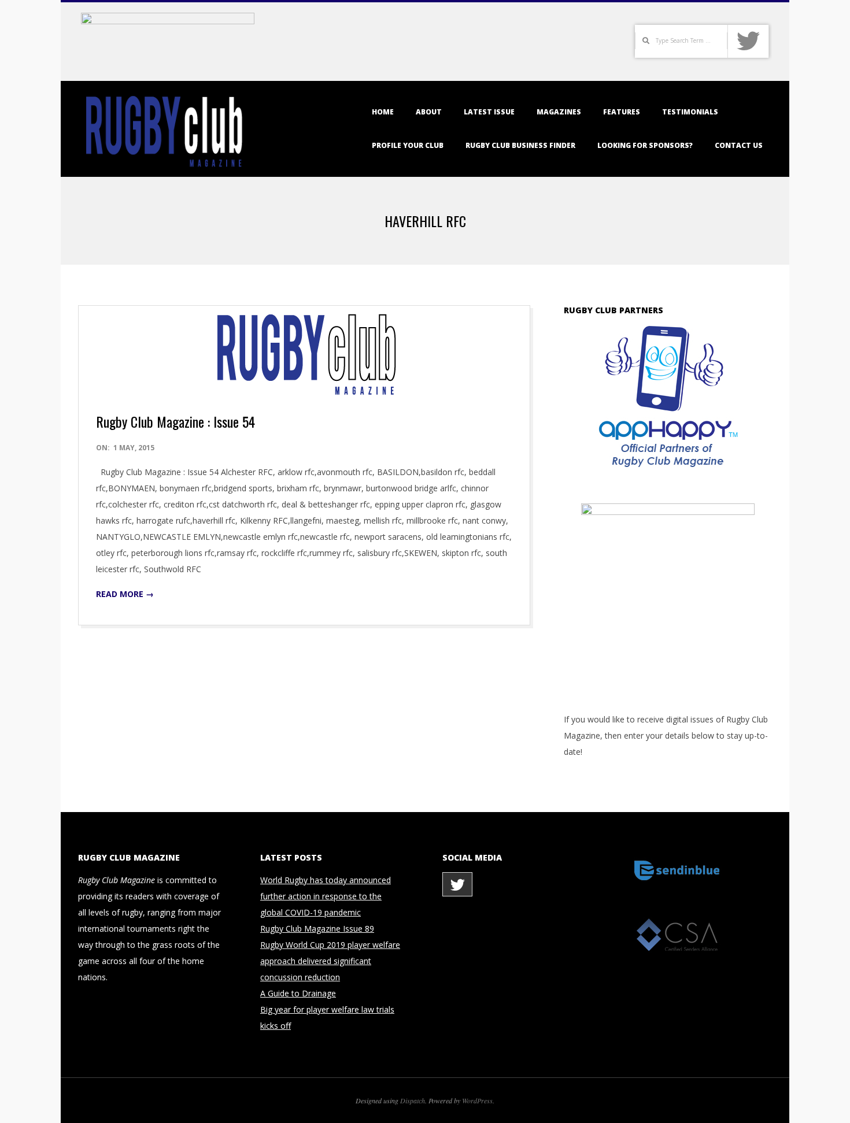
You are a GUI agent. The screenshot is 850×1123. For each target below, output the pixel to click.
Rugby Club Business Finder (520, 145)
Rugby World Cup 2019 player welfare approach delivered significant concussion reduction (330, 961)
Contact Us (739, 145)
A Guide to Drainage (298, 993)
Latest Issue (489, 112)
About (429, 112)
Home (383, 112)
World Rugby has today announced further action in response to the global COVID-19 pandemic (325, 896)
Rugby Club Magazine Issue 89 (317, 928)
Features (621, 112)
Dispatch (412, 1100)
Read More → (125, 593)
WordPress (477, 1100)
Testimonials (690, 112)
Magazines (559, 112)
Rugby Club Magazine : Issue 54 (175, 421)
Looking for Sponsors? (645, 145)
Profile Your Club (408, 145)
